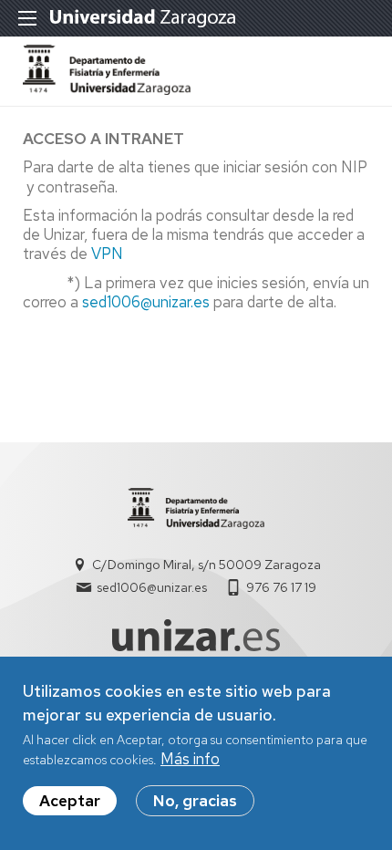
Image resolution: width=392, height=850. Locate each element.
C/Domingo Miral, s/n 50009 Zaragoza (206, 564)
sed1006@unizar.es (146, 302)
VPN (107, 254)
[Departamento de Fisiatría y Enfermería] (107, 89)
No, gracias (195, 801)
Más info (190, 759)
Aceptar (69, 801)
